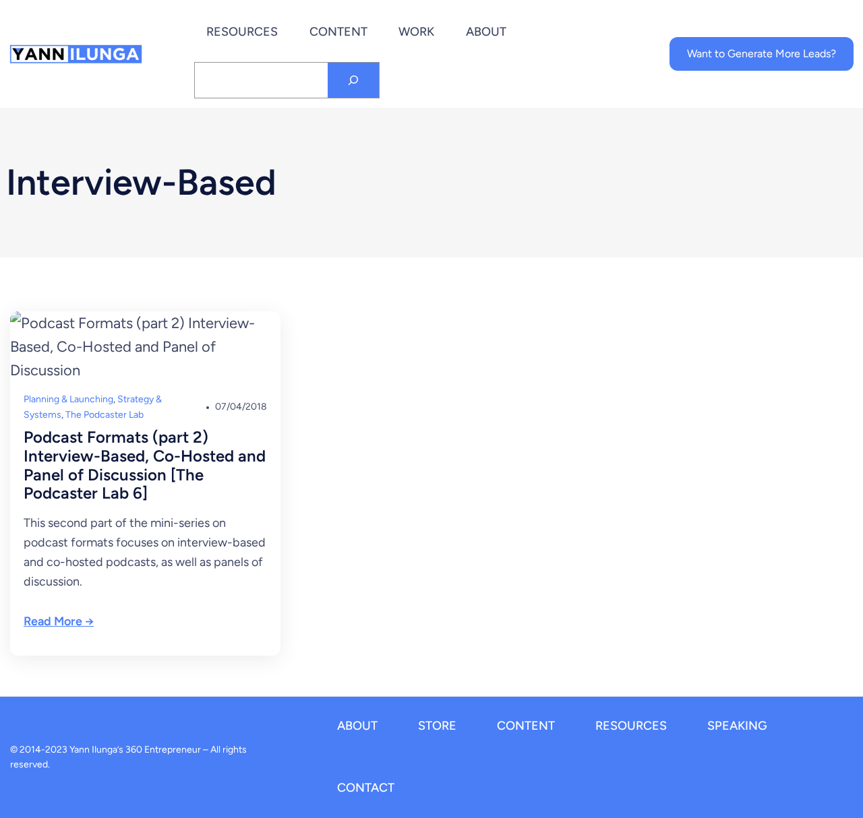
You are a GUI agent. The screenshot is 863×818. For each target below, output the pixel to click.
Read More (53, 621)
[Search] (353, 80)
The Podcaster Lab (104, 414)
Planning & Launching (68, 399)
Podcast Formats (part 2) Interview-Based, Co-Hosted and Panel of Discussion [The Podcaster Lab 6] (145, 465)
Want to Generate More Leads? (761, 53)
